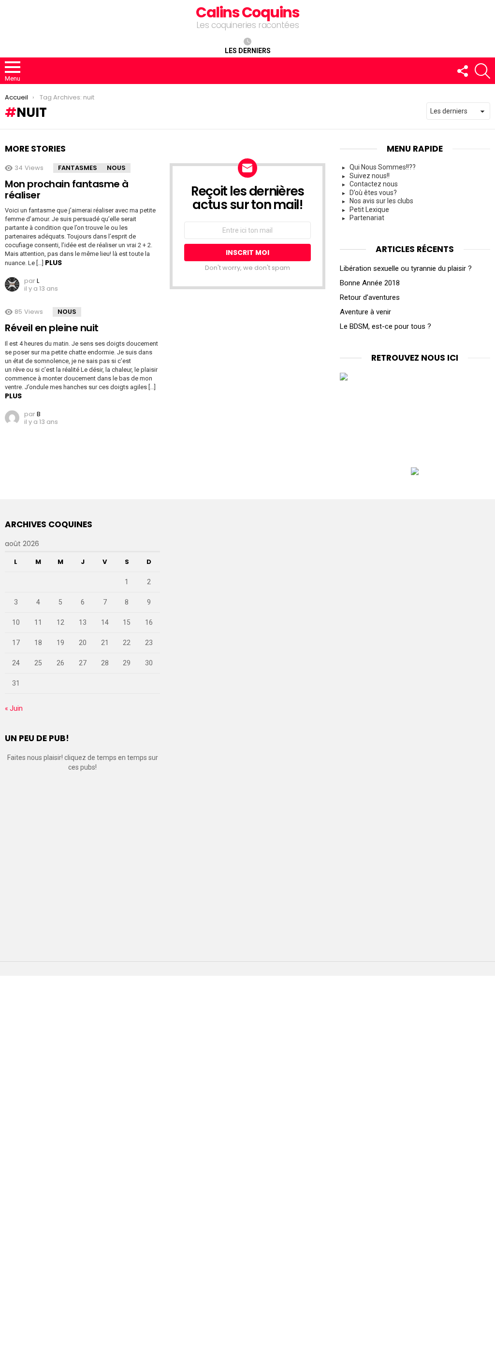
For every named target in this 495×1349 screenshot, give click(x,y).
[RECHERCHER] (482, 71)
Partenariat (366, 218)
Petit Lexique (369, 209)
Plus (53, 262)
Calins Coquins (247, 12)
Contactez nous (373, 184)
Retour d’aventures (370, 297)
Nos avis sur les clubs (381, 201)
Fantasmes (77, 167)
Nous (116, 167)
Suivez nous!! (369, 176)
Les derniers (248, 51)
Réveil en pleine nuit (52, 328)
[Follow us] (462, 71)
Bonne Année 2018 (370, 283)
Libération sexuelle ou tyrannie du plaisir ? (406, 268)
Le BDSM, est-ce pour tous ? (385, 326)
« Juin (14, 708)
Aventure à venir (365, 312)
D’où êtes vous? (373, 193)
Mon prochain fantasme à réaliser (67, 189)
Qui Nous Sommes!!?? (382, 167)
